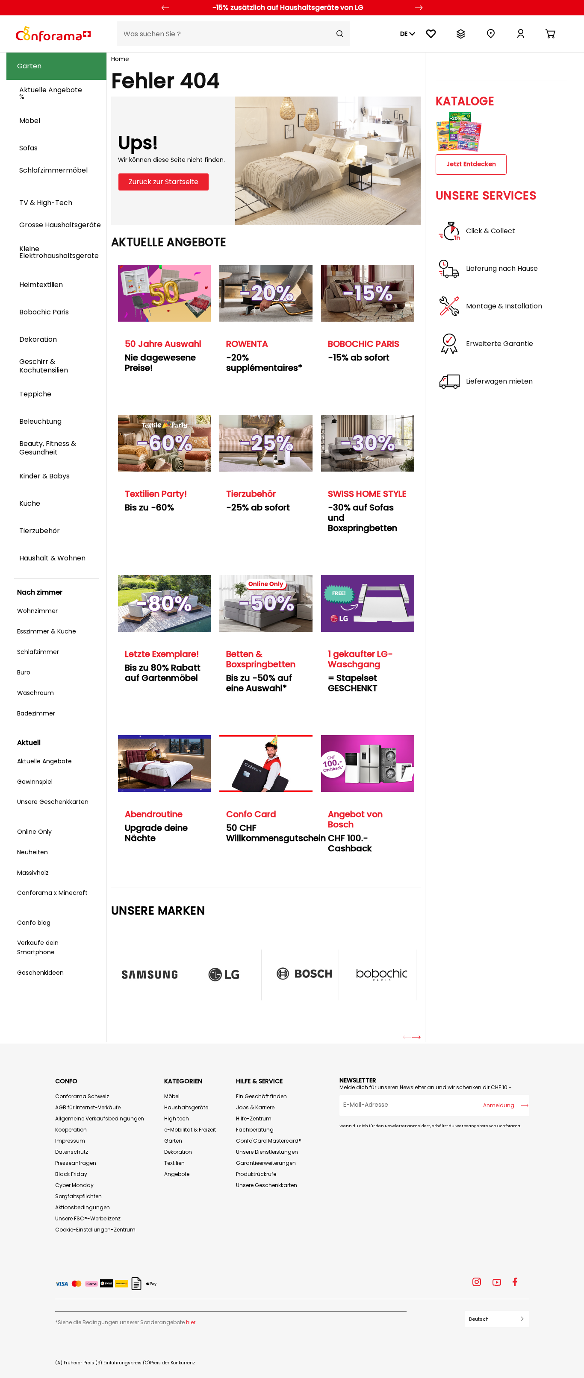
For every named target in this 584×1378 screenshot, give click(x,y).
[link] (521, 33)
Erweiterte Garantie (499, 343)
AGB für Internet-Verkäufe (88, 1107)
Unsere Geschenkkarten (266, 1185)
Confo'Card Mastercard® (268, 1140)
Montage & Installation (504, 306)
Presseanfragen (75, 1163)
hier (190, 1322)
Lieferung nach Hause (502, 268)
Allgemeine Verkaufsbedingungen (99, 1118)
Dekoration (178, 1151)
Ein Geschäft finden (261, 1096)
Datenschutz (71, 1151)
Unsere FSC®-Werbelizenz (88, 1218)
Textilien (174, 1163)
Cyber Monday (74, 1185)
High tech (176, 1118)
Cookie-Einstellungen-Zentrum (95, 1229)
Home (120, 59)
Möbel (172, 1096)
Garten (173, 1140)
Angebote (176, 1174)
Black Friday (71, 1174)
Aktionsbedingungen (82, 1207)
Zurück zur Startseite (163, 182)
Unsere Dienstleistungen (267, 1151)
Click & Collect (490, 231)
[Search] (340, 33)
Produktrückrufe (256, 1174)
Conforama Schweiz (82, 1096)
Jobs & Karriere (255, 1107)
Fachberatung (255, 1129)
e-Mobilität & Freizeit (190, 1129)
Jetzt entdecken (471, 164)
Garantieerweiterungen (266, 1163)
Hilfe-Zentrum (253, 1118)
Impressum (70, 1140)
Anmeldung (498, 1105)
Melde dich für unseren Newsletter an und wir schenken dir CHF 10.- (425, 1087)
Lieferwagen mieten (499, 381)
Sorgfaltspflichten (78, 1196)
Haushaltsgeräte (186, 1107)
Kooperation (71, 1129)
